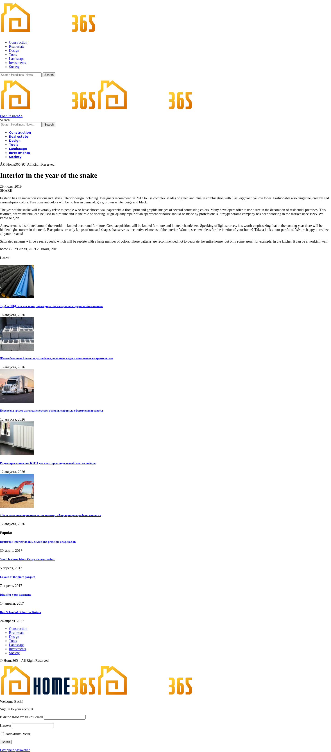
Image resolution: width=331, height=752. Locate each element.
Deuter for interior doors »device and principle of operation (38, 541)
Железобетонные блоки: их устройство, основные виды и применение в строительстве (56, 358)
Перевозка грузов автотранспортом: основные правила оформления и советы (51, 410)
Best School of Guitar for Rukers (20, 612)
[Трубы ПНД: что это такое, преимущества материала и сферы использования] (17, 297)
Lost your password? (15, 750)
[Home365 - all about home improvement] (97, 112)
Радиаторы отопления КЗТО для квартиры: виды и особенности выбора (48, 463)
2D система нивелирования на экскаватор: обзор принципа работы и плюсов (50, 515)
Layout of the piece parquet (17, 577)
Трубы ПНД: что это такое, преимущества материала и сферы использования (51, 306)
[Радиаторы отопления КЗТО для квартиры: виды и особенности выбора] (17, 454)
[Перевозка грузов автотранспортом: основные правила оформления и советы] (17, 402)
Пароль (5, 725)
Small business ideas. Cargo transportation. (27, 559)
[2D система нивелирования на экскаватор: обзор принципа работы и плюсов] (17, 506)
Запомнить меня (17, 734)
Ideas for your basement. (15, 594)
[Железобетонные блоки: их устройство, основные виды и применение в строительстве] (17, 349)
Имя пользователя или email (21, 717)
